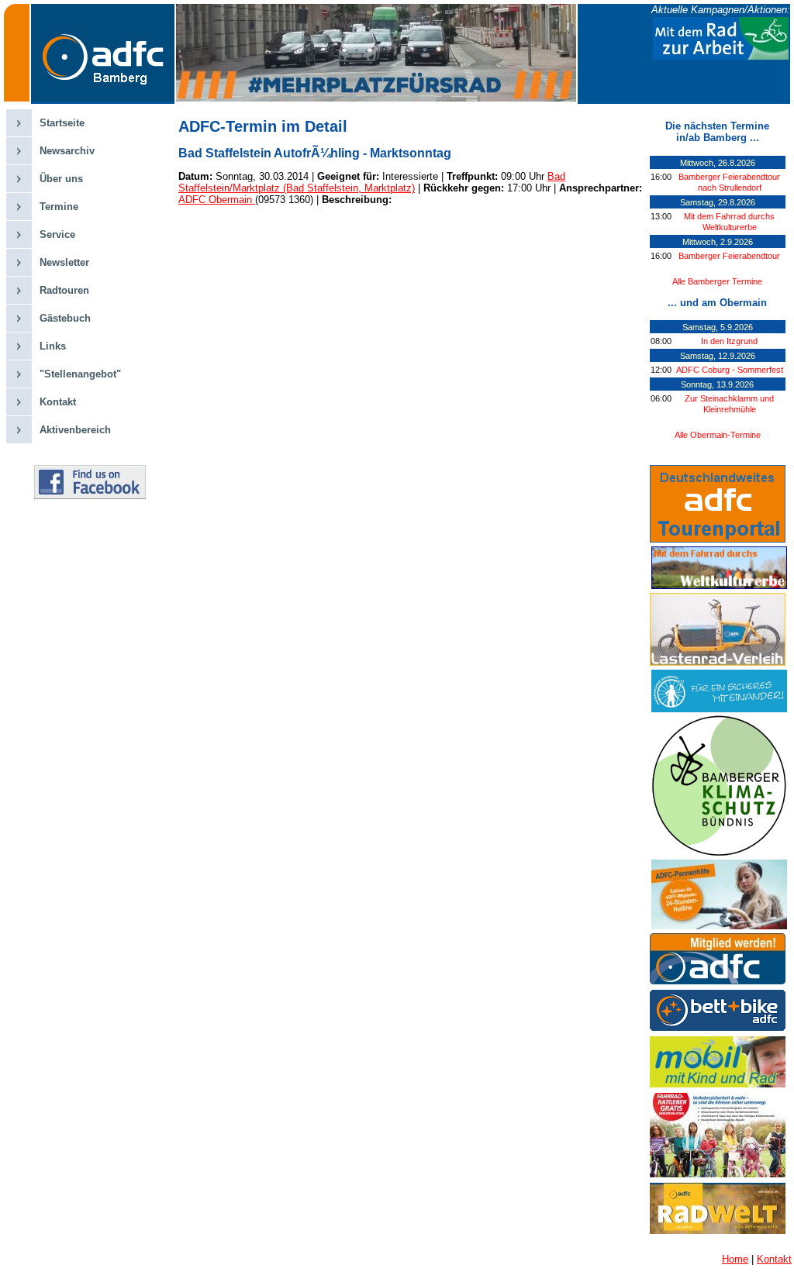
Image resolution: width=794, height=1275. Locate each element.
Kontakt (58, 402)
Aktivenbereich (75, 430)
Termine (59, 206)
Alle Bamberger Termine (717, 281)
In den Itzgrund (729, 341)
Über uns (61, 178)
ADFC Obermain (216, 199)
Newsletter (64, 262)
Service (57, 234)
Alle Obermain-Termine (718, 434)
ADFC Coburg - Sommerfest (729, 369)
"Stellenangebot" (80, 374)
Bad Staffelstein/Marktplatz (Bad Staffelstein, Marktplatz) (371, 182)
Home (735, 1259)
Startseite (62, 123)
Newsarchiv (67, 151)
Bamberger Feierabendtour (729, 255)
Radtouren (64, 290)
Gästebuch (65, 318)
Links (53, 346)
